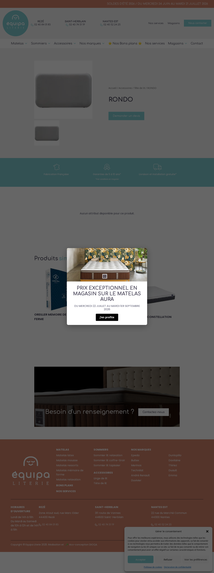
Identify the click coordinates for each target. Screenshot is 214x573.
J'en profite (107, 317)
